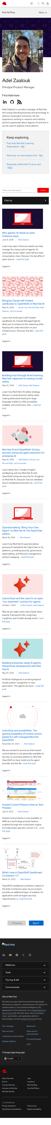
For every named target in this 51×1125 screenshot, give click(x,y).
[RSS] (19, 102)
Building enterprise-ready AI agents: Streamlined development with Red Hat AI (21, 666)
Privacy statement (9, 1106)
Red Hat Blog (8, 12)
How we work (7, 1031)
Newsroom (31, 1026)
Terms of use (31, 1106)
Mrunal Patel (34, 307)
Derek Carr (23, 307)
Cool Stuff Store (33, 1088)
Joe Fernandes (16, 311)
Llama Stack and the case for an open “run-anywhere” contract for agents (22, 600)
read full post (22, 259)
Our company (8, 1026)
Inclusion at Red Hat (9, 1088)
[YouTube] (10, 955)
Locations (30, 1082)
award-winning (28, 1019)
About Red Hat (7, 1078)
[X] (23, 955)
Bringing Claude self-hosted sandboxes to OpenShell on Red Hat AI (23, 302)
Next (35, 923)
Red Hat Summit (8, 1091)
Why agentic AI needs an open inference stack (18, 234)
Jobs (29, 1044)
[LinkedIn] (3, 955)
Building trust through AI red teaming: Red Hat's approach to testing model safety (22, 378)
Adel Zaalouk (23, 239)
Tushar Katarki (26, 605)
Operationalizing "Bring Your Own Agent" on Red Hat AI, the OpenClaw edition (22, 530)
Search (43, 190)
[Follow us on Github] (12, 102)
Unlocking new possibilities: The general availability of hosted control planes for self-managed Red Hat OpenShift (22, 735)
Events (4, 1082)
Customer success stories (13, 1036)
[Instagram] (30, 955)
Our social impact (34, 1039)
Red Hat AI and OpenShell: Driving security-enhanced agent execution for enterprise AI (23, 452)
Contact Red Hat (8, 1085)
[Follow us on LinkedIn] (4, 102)
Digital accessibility (34, 1109)
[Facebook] (16, 955)
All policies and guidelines (11, 1109)
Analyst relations (9, 1041)
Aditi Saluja (23, 385)
